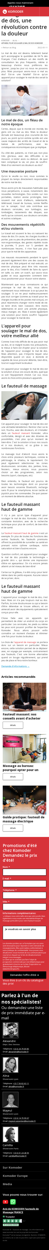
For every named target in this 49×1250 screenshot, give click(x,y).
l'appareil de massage (25, 642)
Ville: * (6, 901)
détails (13, 725)
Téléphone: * (10, 890)
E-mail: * (7, 878)
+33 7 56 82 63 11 (21, 1083)
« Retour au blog (8, 47)
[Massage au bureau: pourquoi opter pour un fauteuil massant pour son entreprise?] (24, 749)
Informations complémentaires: (19, 913)
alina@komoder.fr (16, 1086)
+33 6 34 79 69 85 (17, 6)
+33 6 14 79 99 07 (21, 1118)
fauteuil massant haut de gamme (21, 533)
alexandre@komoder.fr (18, 1051)
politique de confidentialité (17, 950)
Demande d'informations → (15, 666)
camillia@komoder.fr (17, 1156)
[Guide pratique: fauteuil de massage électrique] (24, 800)
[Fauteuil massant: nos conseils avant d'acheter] (24, 697)
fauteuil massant (21, 433)
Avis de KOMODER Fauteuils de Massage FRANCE (21, 1210)
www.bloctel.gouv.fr (11, 969)
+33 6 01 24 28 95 (21, 1153)
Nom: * (6, 866)
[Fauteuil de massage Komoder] (13, 12)
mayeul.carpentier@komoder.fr (22, 1121)
